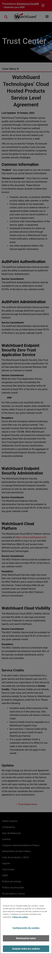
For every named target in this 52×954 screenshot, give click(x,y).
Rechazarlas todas (26, 938)
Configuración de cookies (26, 928)
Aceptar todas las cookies (26, 948)
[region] (26, 925)
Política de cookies (20, 917)
